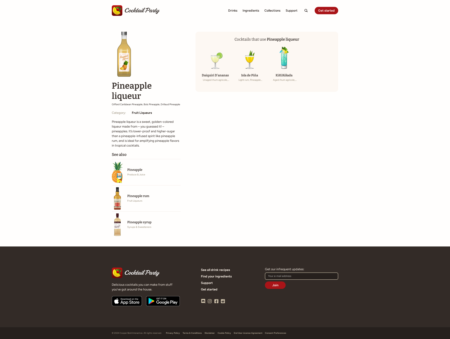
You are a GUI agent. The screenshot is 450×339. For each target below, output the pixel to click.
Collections (272, 10)
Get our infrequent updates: (284, 269)
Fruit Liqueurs (142, 113)
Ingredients (251, 10)
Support (291, 10)
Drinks (232, 10)
